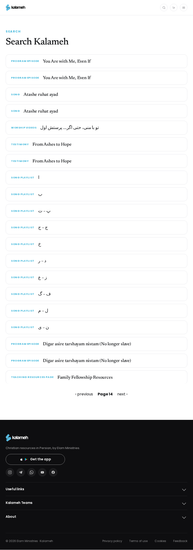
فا (174, 7)
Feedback (180, 541)
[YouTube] (42, 472)
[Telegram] (20, 472)
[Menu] (183, 7)
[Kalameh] (15, 7)
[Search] (164, 7)
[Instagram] (10, 472)
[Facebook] (53, 472)
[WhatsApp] (31, 472)
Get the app (40, 459)
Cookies (160, 541)
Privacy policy (112, 541)
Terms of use (138, 541)
